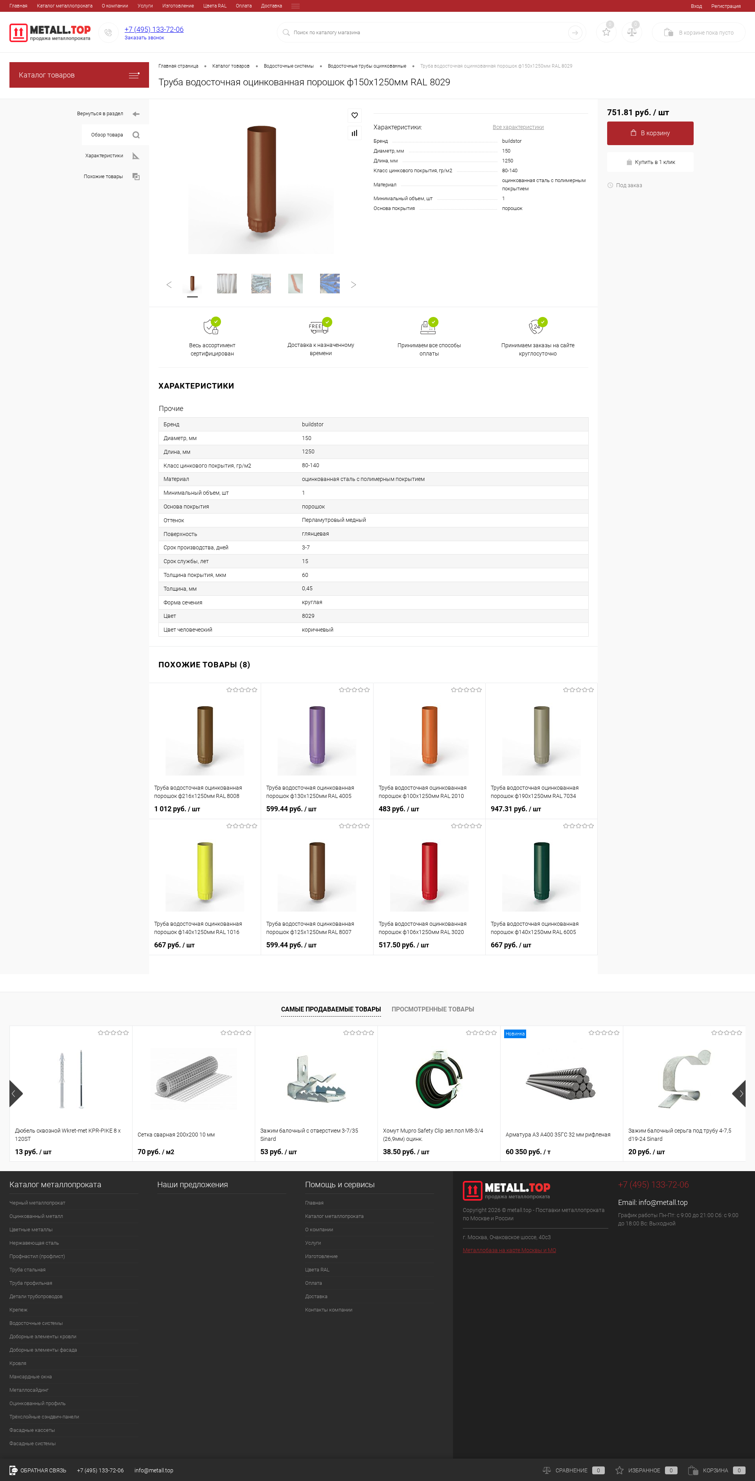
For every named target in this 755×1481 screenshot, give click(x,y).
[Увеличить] (261, 181)
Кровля (17, 1363)
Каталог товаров (47, 75)
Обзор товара (107, 135)
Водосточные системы (36, 1323)
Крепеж (18, 1310)
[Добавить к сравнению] (355, 133)
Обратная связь (42, 1470)
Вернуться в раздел (100, 113)
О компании (115, 6)
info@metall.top (663, 1202)
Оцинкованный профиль (37, 1403)
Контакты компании (328, 1310)
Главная (18, 6)
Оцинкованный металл (36, 1216)
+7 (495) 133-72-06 (154, 29)
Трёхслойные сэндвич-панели (44, 1417)
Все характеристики (518, 127)
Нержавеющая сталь (34, 1243)
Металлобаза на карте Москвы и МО (509, 1250)
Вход (696, 6)
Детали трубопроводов (36, 1296)
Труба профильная (30, 1283)
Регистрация (726, 6)
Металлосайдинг (28, 1390)
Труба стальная (27, 1270)
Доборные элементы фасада (43, 1350)
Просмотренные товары (433, 1009)
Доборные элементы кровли (42, 1336)
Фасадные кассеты (32, 1430)
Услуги (145, 6)
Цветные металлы (31, 1229)
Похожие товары (103, 176)
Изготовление (178, 6)
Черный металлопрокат (37, 1203)
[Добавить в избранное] (355, 116)
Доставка (271, 6)
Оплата (244, 6)
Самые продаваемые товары (331, 1009)
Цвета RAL (214, 6)
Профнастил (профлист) (37, 1256)
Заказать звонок (144, 38)
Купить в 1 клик (655, 162)
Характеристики (104, 155)
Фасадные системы (32, 1443)
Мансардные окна (30, 1377)
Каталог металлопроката (64, 6)
